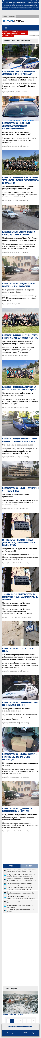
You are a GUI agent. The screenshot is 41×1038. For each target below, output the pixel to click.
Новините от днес (33, 36)
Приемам (34, 9)
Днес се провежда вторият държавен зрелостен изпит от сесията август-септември (20, 889)
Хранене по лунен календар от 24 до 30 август (20, 910)
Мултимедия (12, 16)
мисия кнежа (7, 36)
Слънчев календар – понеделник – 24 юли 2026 (21, 902)
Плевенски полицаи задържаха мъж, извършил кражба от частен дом (17, 809)
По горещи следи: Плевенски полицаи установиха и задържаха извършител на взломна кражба (19, 542)
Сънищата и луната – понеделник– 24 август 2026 (20, 906)
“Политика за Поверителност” (23, 7)
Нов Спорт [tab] (29, 866)
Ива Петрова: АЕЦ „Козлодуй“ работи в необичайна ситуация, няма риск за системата (21, 876)
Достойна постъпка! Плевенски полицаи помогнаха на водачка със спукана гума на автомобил (20, 597)
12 (29, 1021)
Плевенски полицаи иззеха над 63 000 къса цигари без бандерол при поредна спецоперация (19, 757)
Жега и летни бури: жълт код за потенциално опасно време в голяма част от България (21, 898)
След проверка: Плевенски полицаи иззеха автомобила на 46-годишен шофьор (19, 72)
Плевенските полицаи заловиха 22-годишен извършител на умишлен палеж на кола (20, 440)
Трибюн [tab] (11, 866)
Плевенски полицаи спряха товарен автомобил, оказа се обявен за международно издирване (16, 126)
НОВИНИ (5, 16)
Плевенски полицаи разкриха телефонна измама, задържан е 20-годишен (18, 233)
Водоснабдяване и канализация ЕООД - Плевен (13, 32)
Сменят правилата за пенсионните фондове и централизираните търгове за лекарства (21, 885)
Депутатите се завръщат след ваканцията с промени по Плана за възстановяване (22, 893)
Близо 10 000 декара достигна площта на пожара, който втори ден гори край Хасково (21, 871)
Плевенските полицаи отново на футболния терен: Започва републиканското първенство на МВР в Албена (20, 180)
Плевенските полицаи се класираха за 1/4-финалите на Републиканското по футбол (19, 388)
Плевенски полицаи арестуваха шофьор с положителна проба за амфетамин (19, 285)
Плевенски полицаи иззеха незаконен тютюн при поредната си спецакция (20, 703)
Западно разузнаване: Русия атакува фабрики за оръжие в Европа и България (21, 879)
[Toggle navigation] (6, 27)
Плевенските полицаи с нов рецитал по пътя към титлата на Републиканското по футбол (20, 336)
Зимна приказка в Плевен (13, 1015)
